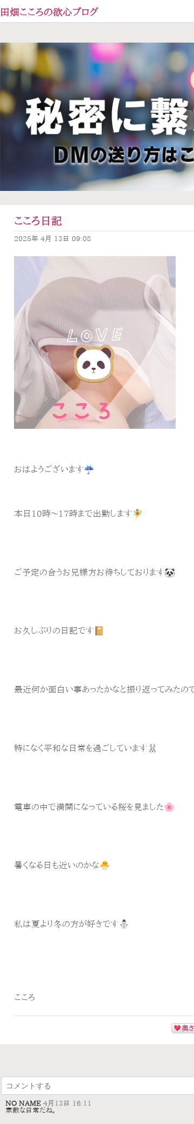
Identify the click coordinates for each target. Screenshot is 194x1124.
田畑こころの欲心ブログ (49, 12)
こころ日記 (38, 221)
